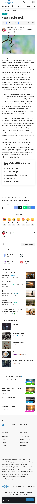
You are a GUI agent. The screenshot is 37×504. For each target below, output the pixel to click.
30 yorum (24, 336)
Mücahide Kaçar (5, 284)
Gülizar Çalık (10, 27)
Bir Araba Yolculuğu (12, 172)
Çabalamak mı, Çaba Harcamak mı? (16, 175)
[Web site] (34, 233)
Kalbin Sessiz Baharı (8, 406)
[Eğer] (30, 293)
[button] (30, 499)
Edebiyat (16, 293)
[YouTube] (29, 486)
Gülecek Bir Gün (6, 282)
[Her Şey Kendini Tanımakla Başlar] (6, 363)
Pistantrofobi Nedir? (8, 398)
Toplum (19, 336)
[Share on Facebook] (6, 22)
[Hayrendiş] (9, 2)
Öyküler (15, 345)
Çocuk (15, 314)
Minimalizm (16, 324)
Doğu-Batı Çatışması (12, 168)
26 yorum (20, 345)
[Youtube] (27, 262)
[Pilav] (6, 354)
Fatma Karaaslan (6, 314)
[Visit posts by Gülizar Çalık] (4, 30)
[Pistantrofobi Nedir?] (30, 400)
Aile (12, 314)
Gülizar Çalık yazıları (25, 198)
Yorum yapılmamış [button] (29, 244)
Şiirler (12, 284)
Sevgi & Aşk (30, 410)
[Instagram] (10, 262)
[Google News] (31, 486)
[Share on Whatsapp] (12, 22)
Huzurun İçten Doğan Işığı (10, 380)
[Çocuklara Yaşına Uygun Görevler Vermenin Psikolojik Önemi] (30, 311)
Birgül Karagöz (5, 275)
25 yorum (20, 363)
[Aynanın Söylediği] (6, 345)
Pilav (14, 351)
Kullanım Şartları (7, 500)
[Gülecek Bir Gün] (30, 284)
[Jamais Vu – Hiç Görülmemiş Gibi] (30, 275)
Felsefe (29, 382)
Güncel (14, 336)
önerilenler (25, 200)
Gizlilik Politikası (16, 499)
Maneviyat (30, 384)
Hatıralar (15, 354)
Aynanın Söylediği (18, 342)
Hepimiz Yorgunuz (18, 333)
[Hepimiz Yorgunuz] (6, 336)
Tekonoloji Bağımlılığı (12, 181)
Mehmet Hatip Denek (7, 293)
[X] (27, 255)
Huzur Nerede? (10, 178)
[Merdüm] (30, 302)
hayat (3, 200)
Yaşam (5, 13)
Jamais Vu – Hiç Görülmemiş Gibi (11, 273)
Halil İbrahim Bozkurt (7, 302)
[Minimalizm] (6, 326)
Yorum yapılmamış (20, 29)
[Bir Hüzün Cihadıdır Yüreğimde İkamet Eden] (30, 390)
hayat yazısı (17, 200)
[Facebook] (10, 255)
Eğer (3, 291)
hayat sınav (9, 200)
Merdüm (4, 300)
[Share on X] (9, 22)
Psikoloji (13, 275)
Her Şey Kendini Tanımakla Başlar (23, 360)
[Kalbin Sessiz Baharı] (30, 408)
